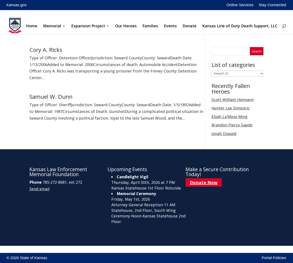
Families (150, 26)
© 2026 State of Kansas (26, 258)
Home (31, 26)
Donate (189, 26)
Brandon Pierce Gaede (231, 125)
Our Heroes (126, 26)
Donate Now (203, 182)
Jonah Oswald (223, 133)
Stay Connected (272, 5)
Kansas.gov (16, 5)
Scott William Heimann (232, 99)
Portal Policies (274, 258)
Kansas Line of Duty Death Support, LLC (240, 26)
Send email (39, 188)
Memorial (52, 26)
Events (170, 26)
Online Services (240, 5)
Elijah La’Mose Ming (229, 116)
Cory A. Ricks (45, 50)
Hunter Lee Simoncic (230, 108)
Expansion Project (88, 26)
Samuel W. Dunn (50, 96)
